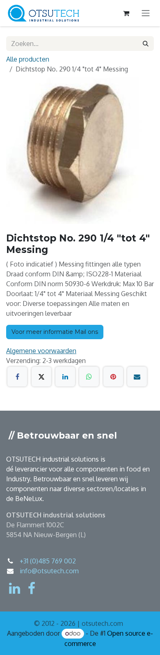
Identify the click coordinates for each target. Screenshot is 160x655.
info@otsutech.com (49, 571)
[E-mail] (137, 376)
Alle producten (27, 59)
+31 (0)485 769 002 (48, 561)
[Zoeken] (145, 43)
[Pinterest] (113, 376)
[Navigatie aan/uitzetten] (145, 13)
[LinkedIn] (65, 376)
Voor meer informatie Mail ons (54, 332)
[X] (41, 376)
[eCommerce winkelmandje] (126, 13)
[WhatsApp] (89, 376)
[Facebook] (17, 376)
